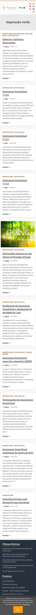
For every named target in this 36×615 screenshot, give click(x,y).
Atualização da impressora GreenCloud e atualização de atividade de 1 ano (17, 309)
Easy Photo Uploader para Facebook (13, 587)
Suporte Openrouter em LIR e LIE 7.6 (13, 571)
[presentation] (18, 234)
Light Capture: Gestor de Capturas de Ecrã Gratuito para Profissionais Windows (15, 555)
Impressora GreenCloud (9, 584)
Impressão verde (7, 87)
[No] (33, 605)
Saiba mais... (27, 604)
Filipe (6, 99)
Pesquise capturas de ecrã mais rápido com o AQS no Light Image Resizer (17, 566)
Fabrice (7, 46)
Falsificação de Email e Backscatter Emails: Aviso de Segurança (17, 549)
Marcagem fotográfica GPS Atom (12, 594)
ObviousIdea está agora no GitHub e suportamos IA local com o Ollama (17, 561)
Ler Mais (6, 78)
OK (18, 609)
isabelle (7, 261)
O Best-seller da (13, 35)
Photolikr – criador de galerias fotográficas (15, 591)
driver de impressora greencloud (13, 33)
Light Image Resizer (8, 581)
